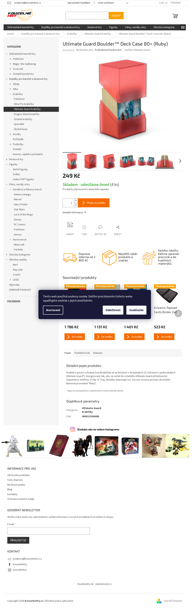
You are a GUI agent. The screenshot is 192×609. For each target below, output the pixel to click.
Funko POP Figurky (23, 179)
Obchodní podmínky (79, 3)
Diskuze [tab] (97, 353)
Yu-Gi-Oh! (18, 69)
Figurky (13, 164)
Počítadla (18, 139)
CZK (161, 3)
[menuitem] (21, 27)
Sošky (16, 174)
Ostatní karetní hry (23, 74)
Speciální (19, 124)
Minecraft (19, 245)
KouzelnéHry (20, 564)
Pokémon (18, 59)
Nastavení (53, 310)
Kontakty (12, 494)
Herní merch (19, 240)
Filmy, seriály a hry (19, 184)
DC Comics (20, 224)
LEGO (16, 280)
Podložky (18, 144)
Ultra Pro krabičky (24, 104)
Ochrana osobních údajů (20, 499)
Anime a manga (22, 194)
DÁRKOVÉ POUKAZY (20, 290)
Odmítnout (113, 310)
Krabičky (18, 94)
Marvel (17, 199)
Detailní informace (73, 212)
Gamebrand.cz (103, 584)
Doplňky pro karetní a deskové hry (28, 79)
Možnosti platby (16, 485)
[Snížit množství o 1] (76, 205)
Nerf (15, 265)
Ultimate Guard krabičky (27, 109)
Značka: (137, 50)
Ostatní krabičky (23, 119)
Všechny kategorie (19, 255)
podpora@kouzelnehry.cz (27, 559)
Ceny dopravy (106, 3)
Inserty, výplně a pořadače (28, 154)
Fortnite (18, 250)
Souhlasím (136, 310)
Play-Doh (18, 270)
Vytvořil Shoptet (173, 601)
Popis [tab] (67, 353)
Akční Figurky (20, 169)
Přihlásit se (18, 540)
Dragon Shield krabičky (27, 114)
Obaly (16, 84)
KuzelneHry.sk (86, 584)
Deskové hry (16, 159)
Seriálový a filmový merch (27, 189)
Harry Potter (21, 204)
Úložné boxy (21, 129)
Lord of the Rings (23, 214)
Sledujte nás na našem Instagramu (98, 429)
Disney (17, 220)
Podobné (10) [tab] (82, 353)
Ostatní (17, 149)
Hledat (116, 15)
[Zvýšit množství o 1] (76, 201)
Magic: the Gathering (24, 64)
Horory (18, 235)
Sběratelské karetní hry (22, 54)
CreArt (16, 275)
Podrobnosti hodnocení (108, 50)
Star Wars (19, 209)
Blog (9, 489)
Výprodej (14, 285)
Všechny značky (18, 260)
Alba (15, 89)
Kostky (17, 134)
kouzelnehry (20, 570)
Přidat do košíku (96, 202)
